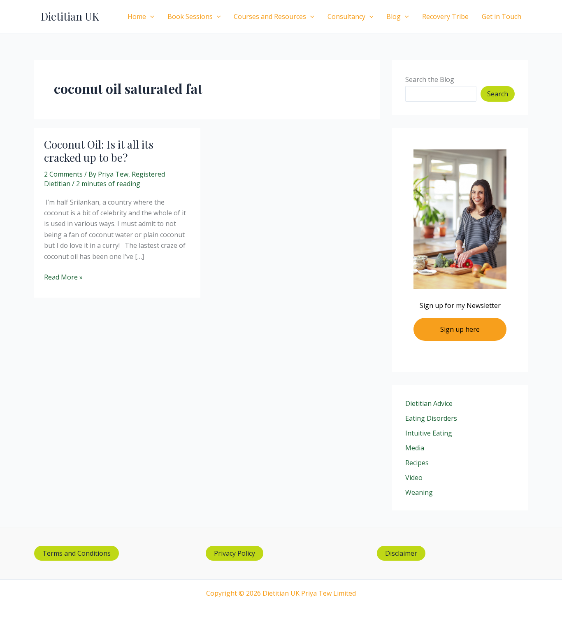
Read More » (63, 277)
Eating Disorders (431, 418)
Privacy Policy (234, 553)
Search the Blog (429, 79)
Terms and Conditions (76, 553)
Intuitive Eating (428, 433)
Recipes (417, 462)
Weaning (419, 492)
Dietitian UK (70, 16)
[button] (150, 16)
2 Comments (63, 174)
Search (497, 93)
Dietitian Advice (429, 403)
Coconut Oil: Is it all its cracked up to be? (98, 151)
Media (414, 447)
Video (414, 477)
